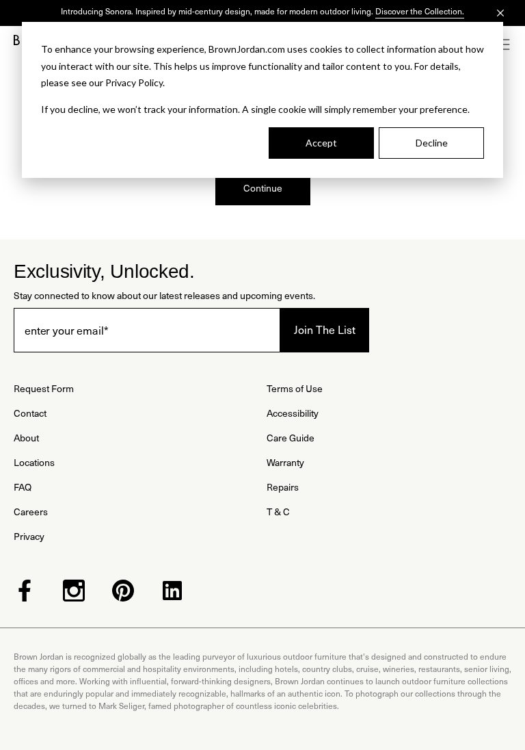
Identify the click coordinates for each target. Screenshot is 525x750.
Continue (262, 187)
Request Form (44, 388)
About (26, 437)
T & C (278, 511)
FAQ (22, 486)
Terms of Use (295, 388)
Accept (321, 142)
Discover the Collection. (419, 10)
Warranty (285, 462)
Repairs (283, 486)
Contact (30, 412)
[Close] (500, 13)
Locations (34, 462)
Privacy (29, 536)
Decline (432, 142)
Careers (31, 511)
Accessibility (293, 412)
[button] (504, 44)
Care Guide (290, 437)
